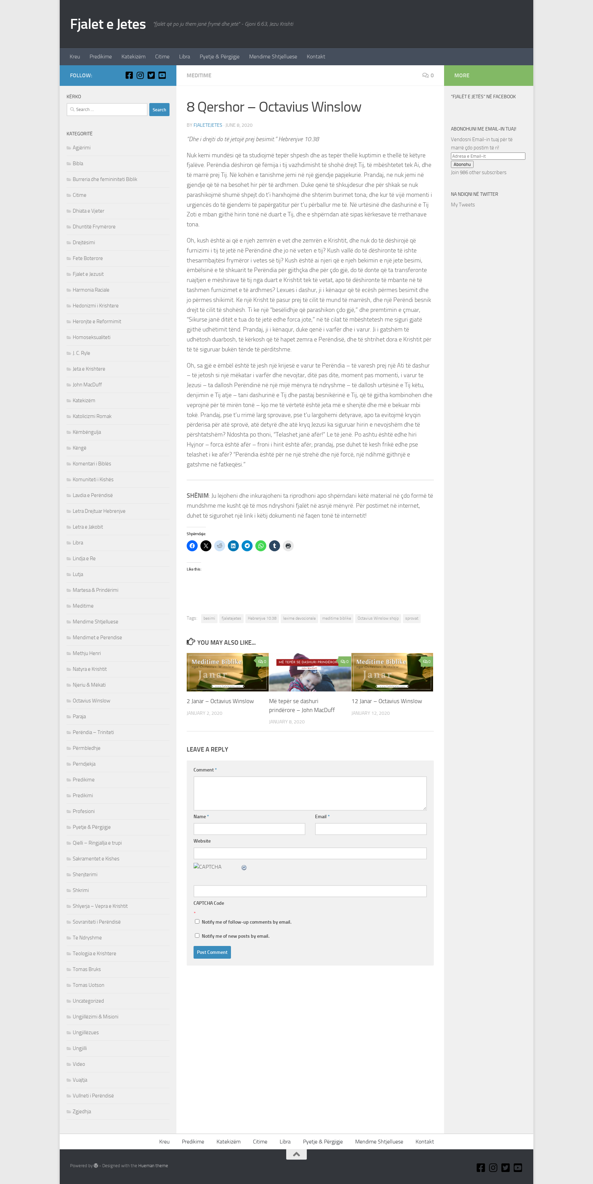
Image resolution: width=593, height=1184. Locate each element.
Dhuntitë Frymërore (94, 227)
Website (202, 841)
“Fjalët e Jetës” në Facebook (483, 97)
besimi (209, 618)
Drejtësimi (84, 242)
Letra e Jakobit (88, 527)
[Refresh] (244, 867)
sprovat (411, 618)
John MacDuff (87, 385)
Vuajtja (80, 1080)
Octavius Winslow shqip (378, 618)
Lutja (78, 574)
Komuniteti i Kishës (93, 479)
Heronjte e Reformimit (97, 321)
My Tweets (463, 205)
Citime (162, 56)
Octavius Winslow (91, 701)
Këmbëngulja (87, 432)
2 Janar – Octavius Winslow (220, 701)
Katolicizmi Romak (92, 416)
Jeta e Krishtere (89, 369)
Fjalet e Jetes (108, 24)
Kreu (75, 56)
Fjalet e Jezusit (88, 274)
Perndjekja (84, 764)
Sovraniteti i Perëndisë (97, 922)
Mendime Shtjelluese (273, 56)
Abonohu (462, 164)
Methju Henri (87, 653)
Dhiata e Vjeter (88, 211)
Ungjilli (80, 1048)
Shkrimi (81, 890)
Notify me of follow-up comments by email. (246, 922)
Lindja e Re (84, 558)
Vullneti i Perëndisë (93, 1096)
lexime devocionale (299, 618)
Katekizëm (133, 56)
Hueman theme (153, 1165)
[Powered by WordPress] (96, 1165)
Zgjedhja (82, 1111)
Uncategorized (88, 1001)
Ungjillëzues (86, 1032)
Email (322, 817)
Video (79, 1064)
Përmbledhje (87, 748)
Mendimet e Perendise (97, 637)
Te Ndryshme (87, 938)
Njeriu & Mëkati (89, 685)
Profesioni (84, 811)
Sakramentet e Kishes (96, 859)
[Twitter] (151, 75)
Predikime (101, 56)
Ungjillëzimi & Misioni (95, 1017)
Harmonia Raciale (91, 290)
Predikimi (83, 795)
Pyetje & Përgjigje (220, 56)
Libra (184, 56)
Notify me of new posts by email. (235, 936)
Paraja (79, 716)
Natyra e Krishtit (90, 669)
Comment (205, 770)
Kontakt (316, 56)
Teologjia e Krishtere (94, 953)
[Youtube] (162, 75)
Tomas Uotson (88, 985)
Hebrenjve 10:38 (262, 618)
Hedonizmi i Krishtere (96, 306)
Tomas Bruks (87, 969)
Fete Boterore (88, 258)
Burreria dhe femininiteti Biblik (105, 179)
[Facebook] (129, 75)
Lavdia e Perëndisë (93, 495)
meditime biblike (336, 618)
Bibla (78, 163)
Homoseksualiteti (92, 337)
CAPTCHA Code (209, 903)
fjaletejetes (208, 125)
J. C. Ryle (81, 353)
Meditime (199, 75)
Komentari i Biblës (92, 464)
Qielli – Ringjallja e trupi (97, 843)
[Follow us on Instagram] (140, 75)
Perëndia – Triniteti (93, 732)
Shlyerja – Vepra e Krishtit (100, 906)
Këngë (79, 448)
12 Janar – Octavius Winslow (386, 701)
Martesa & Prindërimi (95, 590)
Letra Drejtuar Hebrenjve (99, 511)
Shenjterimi (85, 874)
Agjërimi (82, 148)
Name (201, 817)
